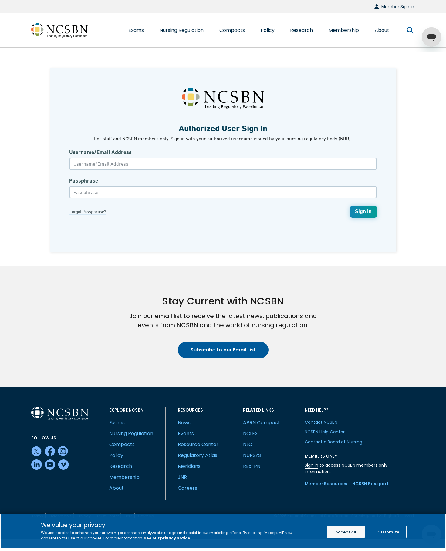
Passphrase (83, 181)
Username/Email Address (100, 152)
